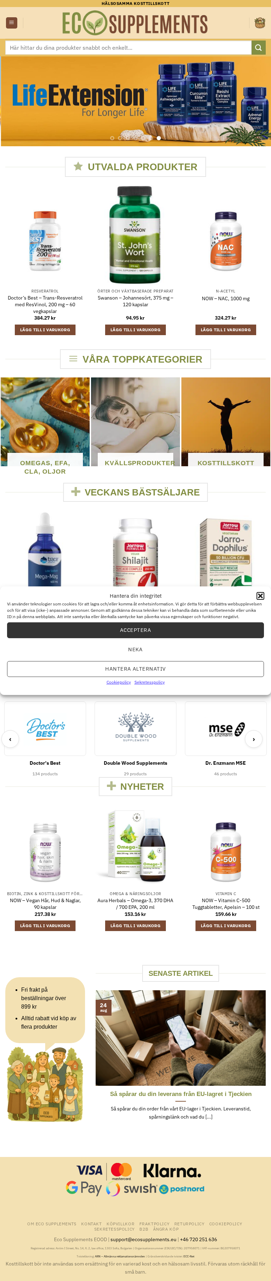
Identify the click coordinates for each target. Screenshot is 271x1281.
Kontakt (91, 1223)
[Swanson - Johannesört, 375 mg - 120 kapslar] (135, 235)
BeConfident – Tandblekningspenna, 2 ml (140, 903)
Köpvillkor (120, 1223)
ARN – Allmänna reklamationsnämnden (120, 1256)
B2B (143, 1229)
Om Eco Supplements (52, 1223)
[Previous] (14, 101)
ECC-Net (188, 1256)
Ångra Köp (166, 1229)
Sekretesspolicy (149, 681)
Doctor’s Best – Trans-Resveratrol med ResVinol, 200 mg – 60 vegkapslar (45, 304)
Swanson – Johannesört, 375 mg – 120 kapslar (135, 301)
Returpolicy (189, 1223)
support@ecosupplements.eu (143, 1239)
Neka (135, 649)
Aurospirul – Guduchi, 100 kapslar (49, 901)
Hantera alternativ (135, 668)
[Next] (256, 101)
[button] (260, 595)
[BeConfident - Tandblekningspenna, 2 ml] (139, 846)
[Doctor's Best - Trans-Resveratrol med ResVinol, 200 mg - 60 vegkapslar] (45, 235)
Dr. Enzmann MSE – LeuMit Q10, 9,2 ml (230, 918)
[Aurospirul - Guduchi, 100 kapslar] (49, 846)
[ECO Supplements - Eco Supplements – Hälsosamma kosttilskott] (135, 23)
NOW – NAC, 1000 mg (225, 298)
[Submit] (259, 47)
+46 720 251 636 (198, 1239)
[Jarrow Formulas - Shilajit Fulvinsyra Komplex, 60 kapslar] (135, 560)
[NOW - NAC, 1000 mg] (225, 235)
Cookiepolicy (119, 681)
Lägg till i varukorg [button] (45, 329)
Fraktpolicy (154, 1223)
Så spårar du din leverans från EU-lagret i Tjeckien (181, 1094)
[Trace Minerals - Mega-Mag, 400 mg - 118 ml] (45, 560)
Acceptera (135, 630)
